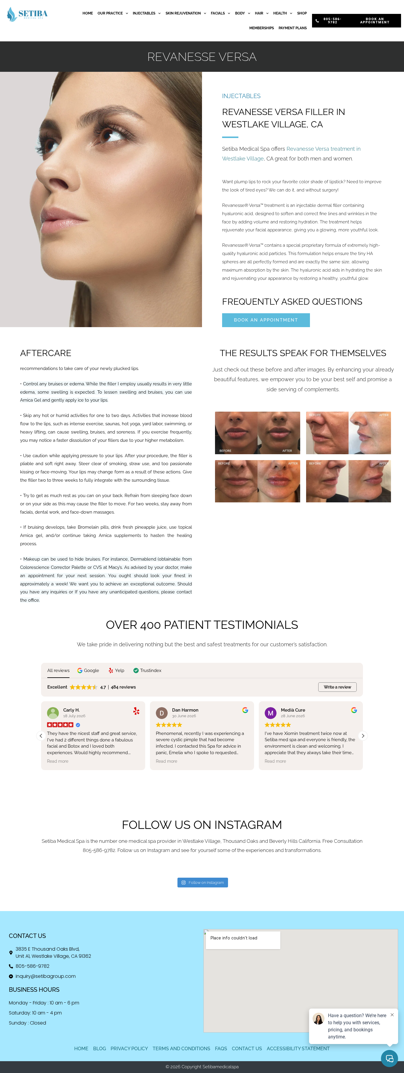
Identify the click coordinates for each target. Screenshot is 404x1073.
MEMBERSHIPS (261, 28)
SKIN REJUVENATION (183, 13)
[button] (88, 670)
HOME (88, 13)
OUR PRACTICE (110, 13)
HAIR (259, 13)
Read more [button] (57, 761)
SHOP (302, 13)
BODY (240, 13)
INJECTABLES (144, 13)
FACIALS (218, 13)
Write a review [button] (337, 687)
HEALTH (280, 13)
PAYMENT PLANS (293, 28)
